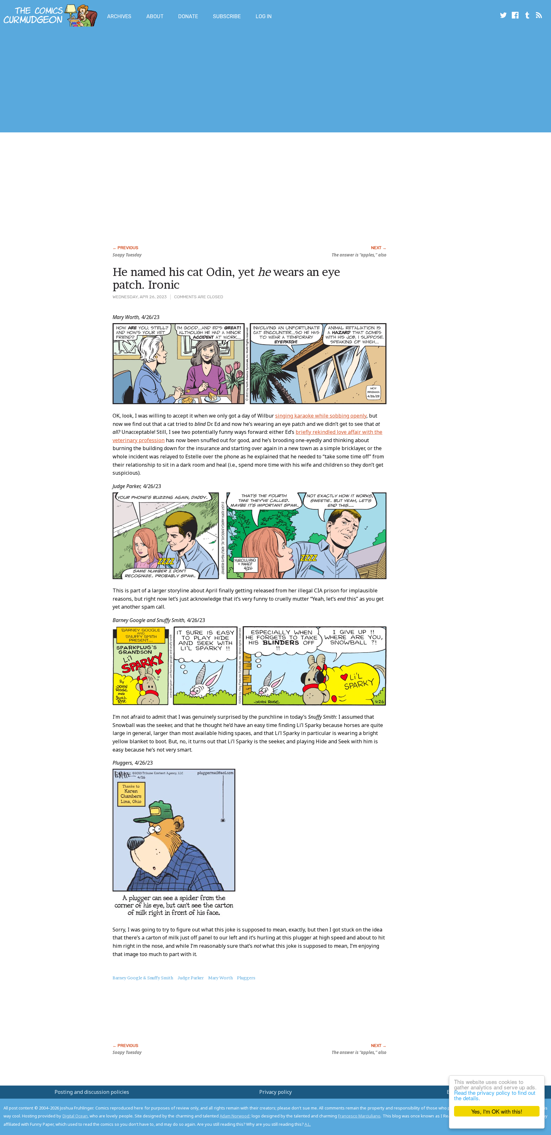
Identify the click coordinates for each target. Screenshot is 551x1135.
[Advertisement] (116, 80)
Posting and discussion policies (92, 1091)
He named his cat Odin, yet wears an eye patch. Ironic (226, 278)
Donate (188, 16)
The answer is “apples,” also (359, 255)
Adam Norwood (234, 1116)
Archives (119, 16)
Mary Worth (220, 977)
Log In (264, 16)
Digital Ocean (75, 1116)
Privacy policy (275, 1091)
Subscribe (227, 16)
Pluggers (246, 977)
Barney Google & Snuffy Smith (143, 977)
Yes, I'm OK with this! (496, 1111)
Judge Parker (191, 977)
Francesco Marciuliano (359, 1116)
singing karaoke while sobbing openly (320, 415)
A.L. (308, 1124)
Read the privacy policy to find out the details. (494, 1095)
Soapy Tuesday (127, 255)
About (155, 16)
